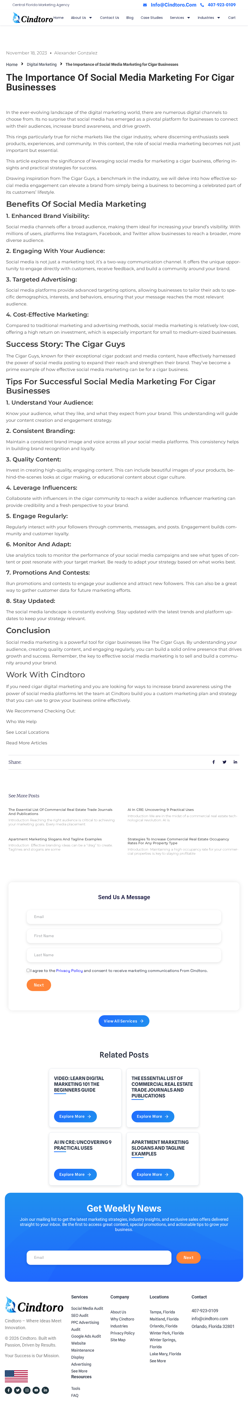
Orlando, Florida (164, 1326)
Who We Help (21, 721)
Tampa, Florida (162, 1312)
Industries (206, 17)
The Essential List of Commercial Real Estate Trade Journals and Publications (60, 811)
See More (79, 1371)
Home (59, 17)
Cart (232, 17)
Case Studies (152, 17)
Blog (129, 17)
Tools (75, 1388)
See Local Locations (27, 732)
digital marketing (107, 112)
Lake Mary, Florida (165, 1354)
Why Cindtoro (122, 1319)
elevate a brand (86, 185)
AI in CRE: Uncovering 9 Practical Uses (161, 809)
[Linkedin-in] (45, 1390)
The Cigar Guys (78, 178)
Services (177, 17)
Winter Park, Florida (167, 1333)
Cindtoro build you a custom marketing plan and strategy (174, 693)
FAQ (74, 1395)
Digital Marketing (42, 64)
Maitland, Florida (164, 1319)
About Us (78, 17)
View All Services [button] (120, 1021)
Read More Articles (26, 742)
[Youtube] (36, 1390)
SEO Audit (79, 1315)
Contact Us (109, 17)
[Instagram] (27, 1390)
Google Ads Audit (86, 1336)
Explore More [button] (72, 1116)
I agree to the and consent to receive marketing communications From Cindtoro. (119, 970)
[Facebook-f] (8, 1390)
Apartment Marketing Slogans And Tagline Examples (55, 839)
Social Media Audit (87, 1308)
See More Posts (23, 796)
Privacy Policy (69, 970)
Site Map (117, 1340)
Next (39, 985)
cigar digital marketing (56, 686)
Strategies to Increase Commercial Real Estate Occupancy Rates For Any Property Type (178, 841)
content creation (35, 420)
